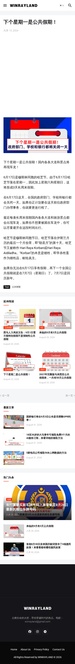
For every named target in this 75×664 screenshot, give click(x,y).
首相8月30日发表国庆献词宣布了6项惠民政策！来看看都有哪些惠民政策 (48, 546)
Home (14, 649)
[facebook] (30, 632)
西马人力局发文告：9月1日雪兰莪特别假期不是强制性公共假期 (19, 336)
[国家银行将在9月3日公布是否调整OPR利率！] (13, 422)
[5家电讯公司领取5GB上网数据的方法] (13, 458)
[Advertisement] (37, 75)
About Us (26, 649)
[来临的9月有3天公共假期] (13, 531)
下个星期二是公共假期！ (16, 374)
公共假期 (16, 287)
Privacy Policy (41, 649)
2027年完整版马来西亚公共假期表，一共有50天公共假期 (55, 376)
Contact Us (58, 649)
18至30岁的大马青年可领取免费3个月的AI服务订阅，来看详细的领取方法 (48, 436)
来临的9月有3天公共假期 (52, 332)
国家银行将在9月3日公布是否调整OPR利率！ (48, 418)
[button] (5, 5)
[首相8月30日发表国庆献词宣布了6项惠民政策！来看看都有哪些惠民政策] (13, 549)
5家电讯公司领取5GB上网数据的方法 (46, 452)
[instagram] (37, 632)
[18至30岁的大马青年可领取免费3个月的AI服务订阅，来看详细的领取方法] (13, 440)
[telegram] (45, 632)
